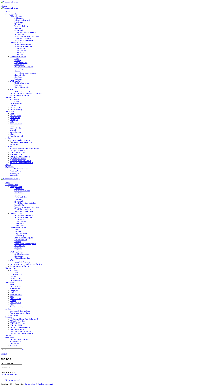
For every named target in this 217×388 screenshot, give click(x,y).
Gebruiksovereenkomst (44, 384)
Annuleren (13, 374)
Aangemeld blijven (8, 372)
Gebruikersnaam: (7, 363)
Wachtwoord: (6, 368)
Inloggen (4, 6)
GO (23, 349)
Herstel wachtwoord (12, 380)
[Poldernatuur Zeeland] (9, 2)
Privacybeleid (30, 384)
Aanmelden (5, 374)
